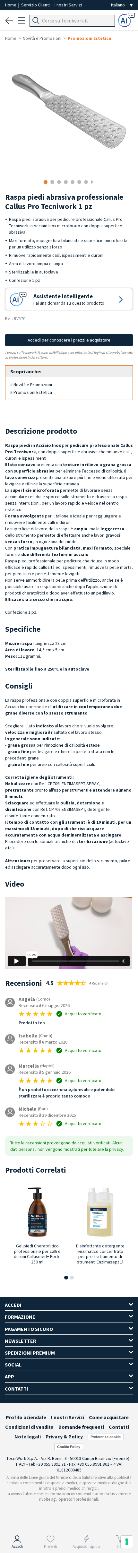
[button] (66, 1278)
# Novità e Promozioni (31, 384)
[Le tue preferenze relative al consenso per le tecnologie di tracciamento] (127, 1542)
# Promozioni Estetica (31, 392)
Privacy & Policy (64, 1436)
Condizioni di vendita (29, 1427)
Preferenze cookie (106, 1436)
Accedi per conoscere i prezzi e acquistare (69, 340)
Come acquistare (109, 1417)
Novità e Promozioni (42, 38)
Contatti (119, 1427)
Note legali (27, 1436)
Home (11, 5)
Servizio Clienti (36, 5)
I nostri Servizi (68, 5)
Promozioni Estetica (89, 38)
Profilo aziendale (26, 1417)
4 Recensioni (99, 983)
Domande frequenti (81, 1427)
